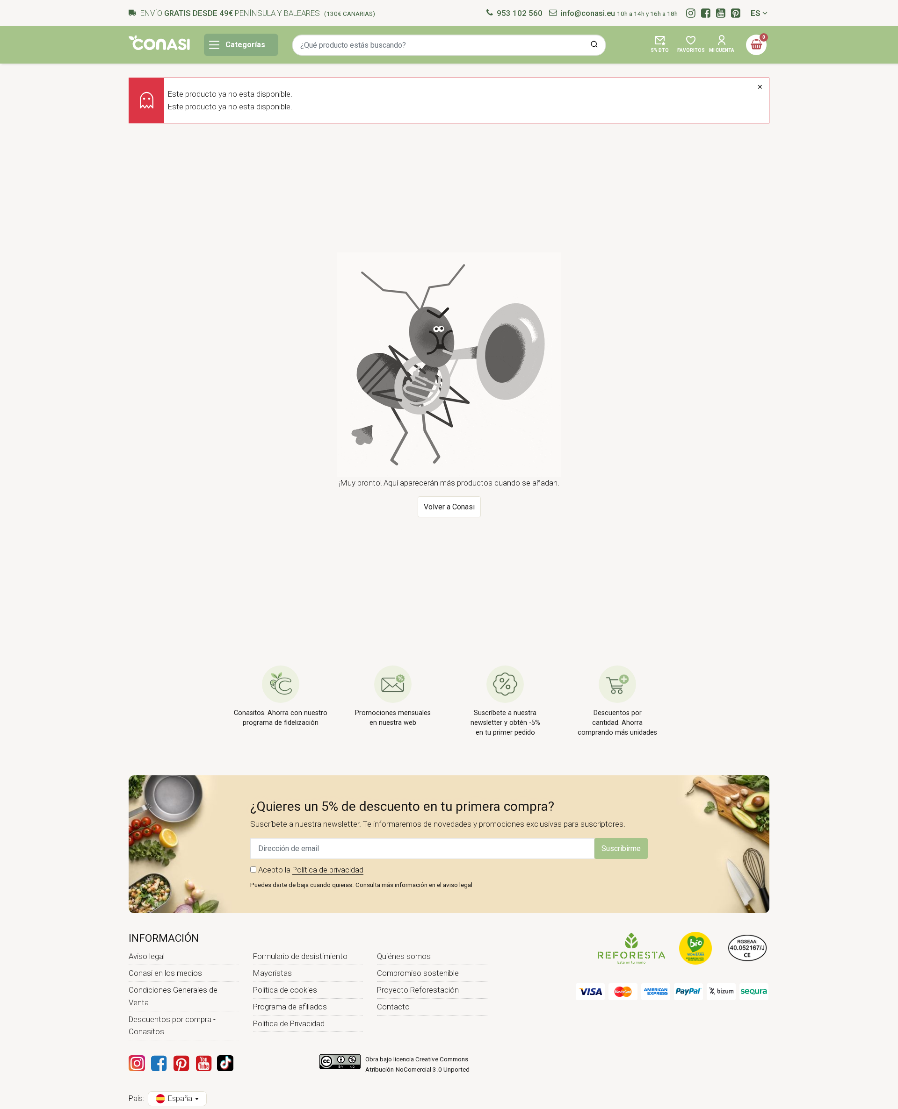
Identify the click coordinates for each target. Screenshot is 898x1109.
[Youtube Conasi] (203, 1063)
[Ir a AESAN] (747, 947)
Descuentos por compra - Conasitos (172, 1026)
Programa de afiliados (290, 1006)
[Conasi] (159, 42)
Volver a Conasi (449, 506)
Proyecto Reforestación (418, 990)
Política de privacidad (327, 869)
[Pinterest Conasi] (181, 1063)
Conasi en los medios (165, 973)
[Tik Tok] (225, 1063)
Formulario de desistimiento (300, 956)
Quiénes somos (404, 956)
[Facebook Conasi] (158, 1063)
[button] (660, 45)
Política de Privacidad (289, 1023)
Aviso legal (147, 956)
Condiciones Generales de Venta (173, 996)
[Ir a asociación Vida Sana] (695, 947)
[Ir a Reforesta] (631, 947)
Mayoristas (272, 973)
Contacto (393, 1006)
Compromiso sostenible (418, 973)
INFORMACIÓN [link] (164, 938)
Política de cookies (285, 990)
